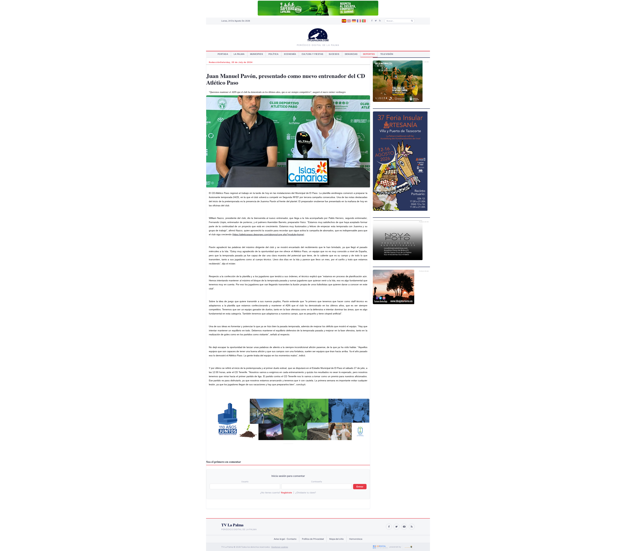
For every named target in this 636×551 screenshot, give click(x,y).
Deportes (369, 54)
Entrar (359, 486)
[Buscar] (412, 21)
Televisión (386, 54)
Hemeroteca (355, 539)
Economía (290, 54)
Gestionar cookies (279, 547)
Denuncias (351, 54)
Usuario (244, 481)
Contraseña (316, 481)
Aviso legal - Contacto (285, 539)
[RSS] (380, 20)
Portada (223, 54)
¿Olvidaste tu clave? (305, 492)
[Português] (364, 20)
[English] (349, 20)
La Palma (239, 54)
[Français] (359, 20)
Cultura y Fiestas (312, 54)
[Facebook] (371, 20)
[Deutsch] (354, 20)
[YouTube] (404, 527)
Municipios (256, 54)
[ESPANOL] (344, 20)
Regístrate (286, 492)
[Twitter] (376, 20)
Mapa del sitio (336, 539)
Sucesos (334, 54)
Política (273, 54)
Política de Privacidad (313, 539)
